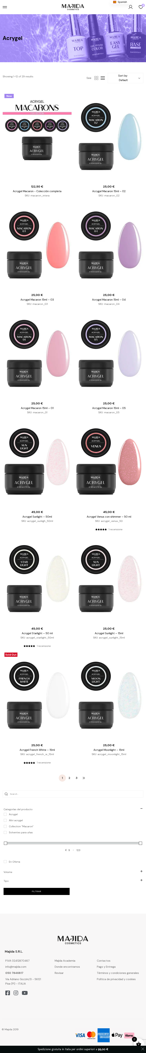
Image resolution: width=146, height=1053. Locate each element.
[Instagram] (16, 992)
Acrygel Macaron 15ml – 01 (37, 408)
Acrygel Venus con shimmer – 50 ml (109, 517)
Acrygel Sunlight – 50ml (37, 517)
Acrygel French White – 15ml (37, 750)
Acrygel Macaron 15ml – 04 (109, 299)
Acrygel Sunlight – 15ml (109, 633)
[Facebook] (7, 992)
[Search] (6, 794)
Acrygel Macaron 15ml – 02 (109, 191)
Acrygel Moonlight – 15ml (108, 750)
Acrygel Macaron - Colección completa (37, 191)
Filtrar (36, 891)
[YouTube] (24, 992)
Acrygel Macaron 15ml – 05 (109, 408)
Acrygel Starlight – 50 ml (37, 633)
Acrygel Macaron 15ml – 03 (37, 299)
